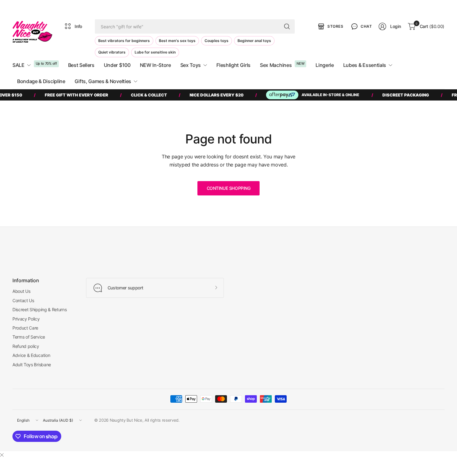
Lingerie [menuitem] (325, 65)
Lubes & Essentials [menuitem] (364, 65)
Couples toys (216, 40)
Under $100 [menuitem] (117, 65)
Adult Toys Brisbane (31, 364)
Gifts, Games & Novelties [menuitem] (103, 81)
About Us (21, 291)
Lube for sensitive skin (155, 52)
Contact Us (23, 300)
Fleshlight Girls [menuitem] (233, 65)
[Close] (2, 454)
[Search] (287, 26)
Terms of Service (28, 337)
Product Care (25, 327)
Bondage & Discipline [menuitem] (41, 81)
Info (78, 26)
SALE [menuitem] (18, 65)
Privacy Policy (26, 318)
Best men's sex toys (177, 40)
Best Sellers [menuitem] (81, 65)
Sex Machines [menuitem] (276, 65)
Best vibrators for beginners (124, 40)
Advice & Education (31, 355)
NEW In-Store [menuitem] (155, 65)
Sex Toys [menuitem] (190, 65)
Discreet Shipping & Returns (39, 309)
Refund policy (25, 346)
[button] (361, 26)
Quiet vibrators (112, 52)
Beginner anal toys (254, 40)
